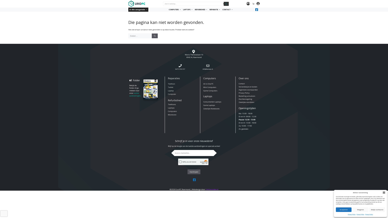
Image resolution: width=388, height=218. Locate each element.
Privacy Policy (352, 214)
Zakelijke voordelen (246, 102)
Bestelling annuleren (247, 96)
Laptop (171, 91)
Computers (174, 9)
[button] (384, 193)
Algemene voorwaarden (248, 90)
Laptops (186, 9)
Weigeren (360, 210)
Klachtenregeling (245, 99)
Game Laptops (209, 105)
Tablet (170, 87)
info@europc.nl (208, 69)
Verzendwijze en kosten (248, 87)
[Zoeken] (226, 4)
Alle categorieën (138, 9)
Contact (226, 9)
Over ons (244, 78)
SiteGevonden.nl (212, 189)
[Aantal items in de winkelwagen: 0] (253, 4)
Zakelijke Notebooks (211, 108)
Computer (172, 94)
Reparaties (174, 78)
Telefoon (171, 84)
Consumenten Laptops (212, 102)
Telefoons (172, 104)
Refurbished (200, 9)
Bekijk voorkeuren (377, 210)
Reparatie (214, 9)
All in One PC (208, 84)
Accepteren (344, 210)
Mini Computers (209, 87)
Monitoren (172, 115)
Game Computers (210, 91)
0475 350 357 (180, 69)
